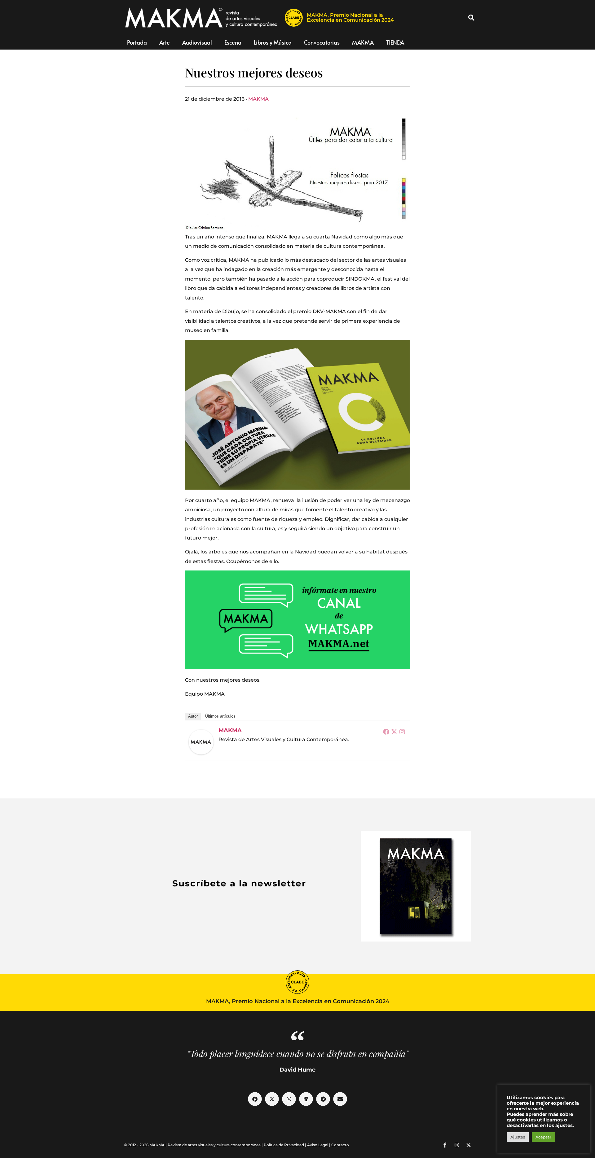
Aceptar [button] (543, 1136)
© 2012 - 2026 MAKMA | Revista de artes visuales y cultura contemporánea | (194, 1145)
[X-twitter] (468, 1145)
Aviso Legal (317, 1145)
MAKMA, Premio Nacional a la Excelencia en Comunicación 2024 (350, 17)
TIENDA (395, 42)
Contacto (340, 1145)
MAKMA (363, 42)
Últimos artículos (220, 716)
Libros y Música (273, 42)
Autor (193, 716)
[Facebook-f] (445, 1145)
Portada (137, 42)
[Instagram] (402, 731)
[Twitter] (394, 731)
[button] (471, 17)
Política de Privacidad (284, 1145)
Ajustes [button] (517, 1136)
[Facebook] (386, 731)
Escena (232, 42)
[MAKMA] (201, 742)
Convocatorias (322, 42)
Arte (164, 42)
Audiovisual (197, 42)
